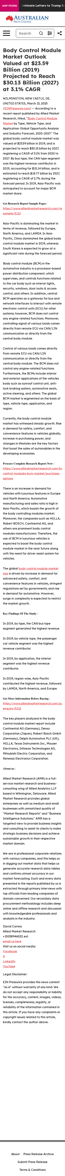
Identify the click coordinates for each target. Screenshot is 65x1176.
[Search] (41, 33)
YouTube (9, 966)
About (15, 1154)
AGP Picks (9, 5)
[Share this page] (59, 33)
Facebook (10, 951)
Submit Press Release (32, 1162)
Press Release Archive (38, 1154)
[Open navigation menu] (6, 33)
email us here (12, 941)
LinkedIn (9, 961)
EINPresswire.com (17, 108)
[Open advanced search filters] (49, 33)
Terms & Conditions (32, 1170)
